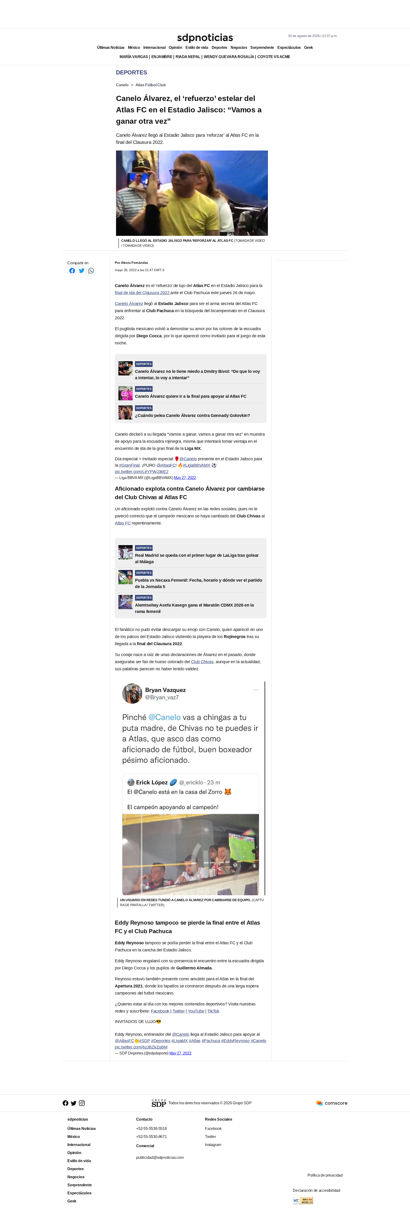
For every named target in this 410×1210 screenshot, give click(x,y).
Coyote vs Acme (273, 57)
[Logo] (205, 38)
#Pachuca (211, 1040)
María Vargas (134, 57)
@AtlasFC (166, 465)
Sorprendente (262, 48)
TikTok (213, 1011)
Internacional (154, 48)
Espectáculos (289, 48)
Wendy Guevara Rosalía (229, 57)
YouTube (196, 1011)
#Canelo (258, 1040)
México (134, 48)
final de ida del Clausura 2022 (142, 292)
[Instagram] (82, 1103)
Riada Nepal (188, 57)
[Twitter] (81, 271)
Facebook (160, 1011)
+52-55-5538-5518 (151, 1129)
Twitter (178, 1011)
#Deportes (160, 1040)
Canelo (122, 85)
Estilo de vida (197, 48)
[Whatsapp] (91, 271)
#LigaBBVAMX (196, 465)
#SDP (144, 1040)
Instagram (213, 1145)
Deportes (219, 48)
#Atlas (194, 1040)
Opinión (175, 48)
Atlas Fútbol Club (150, 85)
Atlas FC (123, 523)
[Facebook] (72, 271)
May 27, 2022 (185, 478)
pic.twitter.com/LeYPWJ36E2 (141, 471)
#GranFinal (129, 465)
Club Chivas (202, 661)
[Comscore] (332, 1103)
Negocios (239, 48)
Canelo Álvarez (129, 303)
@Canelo (188, 459)
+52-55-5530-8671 (151, 1137)
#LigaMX (179, 1040)
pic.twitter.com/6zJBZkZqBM (141, 1047)
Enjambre (161, 57)
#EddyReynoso (235, 1040)
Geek (308, 48)
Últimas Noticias (111, 48)
